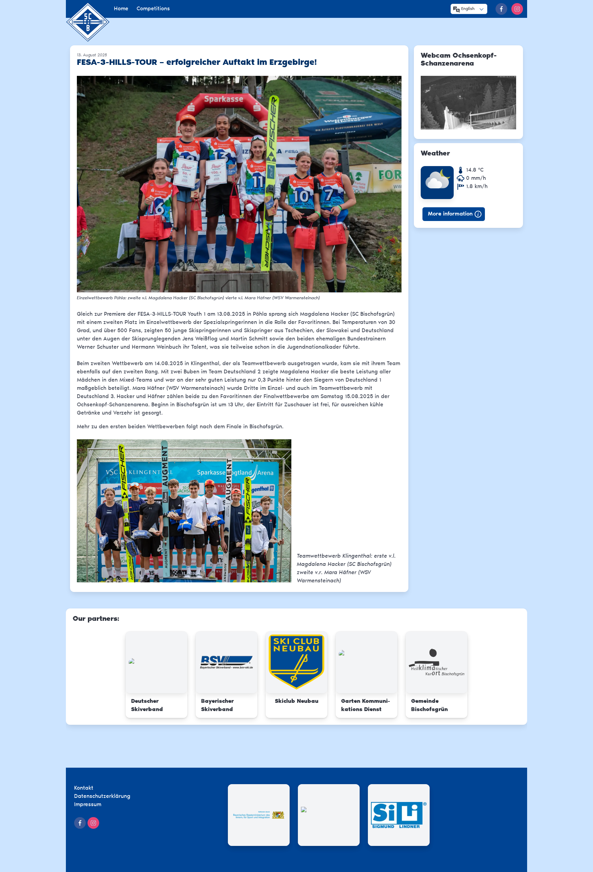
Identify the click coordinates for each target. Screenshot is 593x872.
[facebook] (501, 9)
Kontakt (83, 788)
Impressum (87, 804)
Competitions (153, 9)
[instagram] (517, 9)
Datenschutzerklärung (102, 796)
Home (121, 9)
